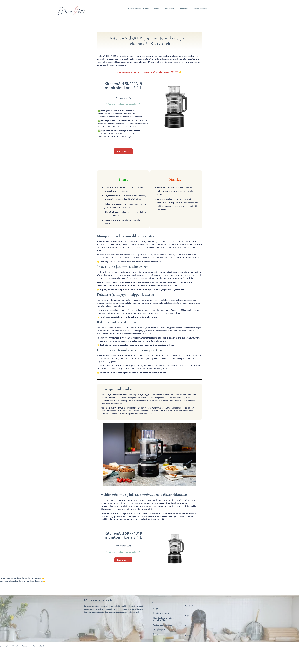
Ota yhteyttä (159, 629)
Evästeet (157, 634)
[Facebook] (199, 601)
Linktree (188, 635)
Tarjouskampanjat (200, 8)
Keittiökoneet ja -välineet (138, 8)
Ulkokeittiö (183, 8)
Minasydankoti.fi (98, 600)
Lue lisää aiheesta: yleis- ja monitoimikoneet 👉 (22, 581)
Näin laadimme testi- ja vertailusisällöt (163, 619)
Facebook (189, 605)
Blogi (155, 608)
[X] (199, 621)
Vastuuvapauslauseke (162, 624)
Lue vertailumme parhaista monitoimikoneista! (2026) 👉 (149, 72)
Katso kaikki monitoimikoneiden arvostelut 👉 (22, 578)
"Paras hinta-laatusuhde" (123, 104)
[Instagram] (199, 611)
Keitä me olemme (161, 613)
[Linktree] (199, 630)
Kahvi (156, 8)
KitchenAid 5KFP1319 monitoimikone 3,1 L (123, 85)
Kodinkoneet (168, 8)
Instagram (189, 615)
